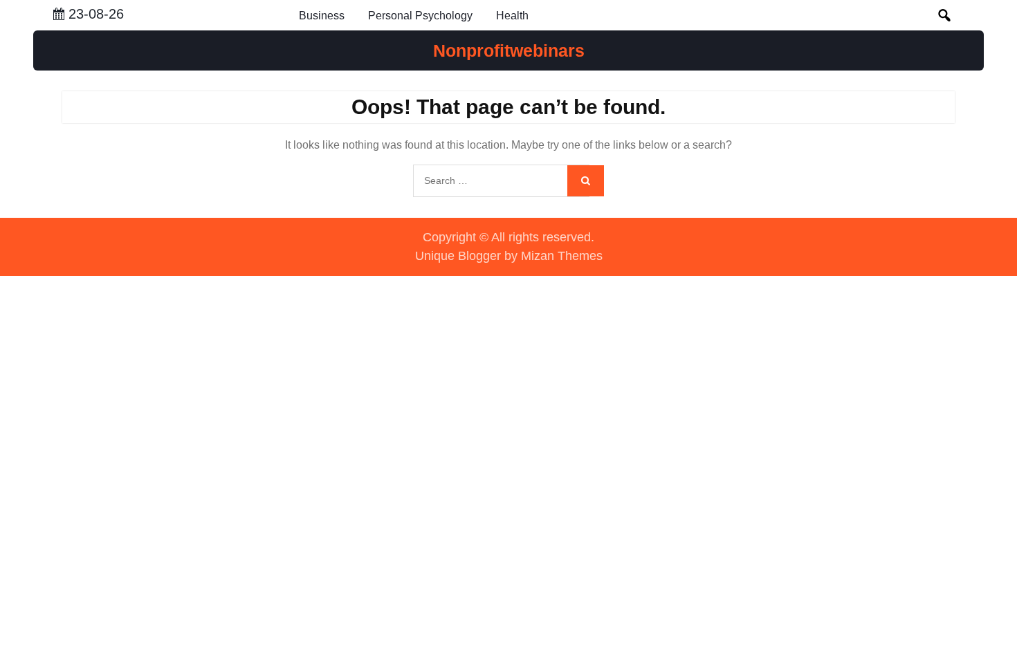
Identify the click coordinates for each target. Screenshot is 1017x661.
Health (512, 15)
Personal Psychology (420, 15)
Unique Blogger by (509, 256)
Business (322, 15)
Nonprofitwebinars (509, 50)
